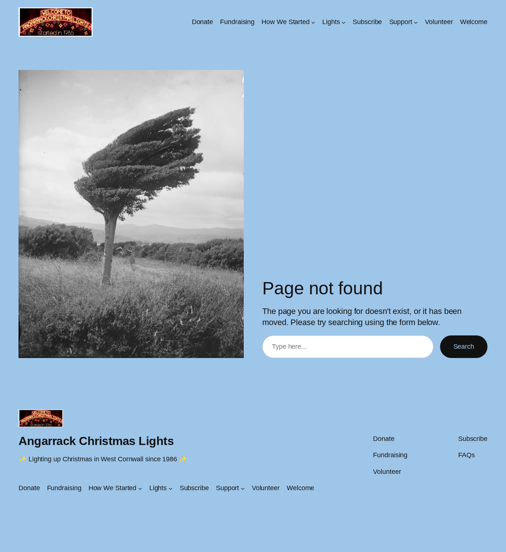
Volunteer (439, 22)
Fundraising (237, 22)
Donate (202, 22)
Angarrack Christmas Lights (96, 441)
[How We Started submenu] (313, 22)
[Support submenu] (416, 22)
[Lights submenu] (344, 22)
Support (400, 22)
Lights (331, 22)
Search (463, 346)
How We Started (286, 22)
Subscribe (367, 22)
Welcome (473, 22)
